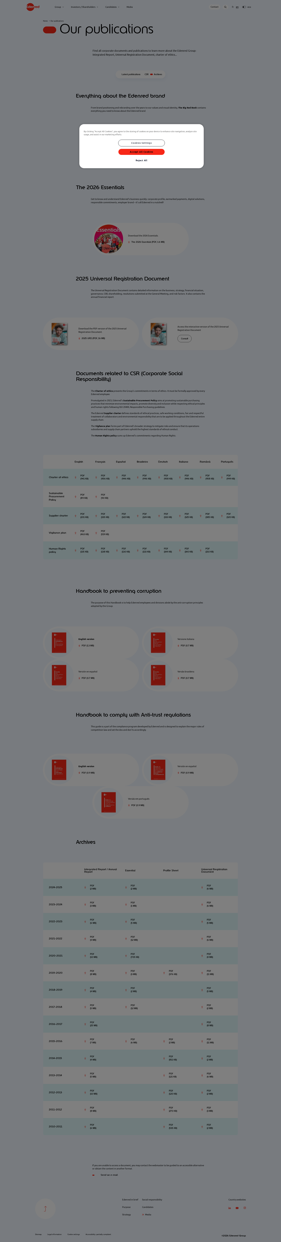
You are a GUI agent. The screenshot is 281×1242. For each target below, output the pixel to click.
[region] (141, 146)
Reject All (141, 160)
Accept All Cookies (141, 151)
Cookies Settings (141, 143)
